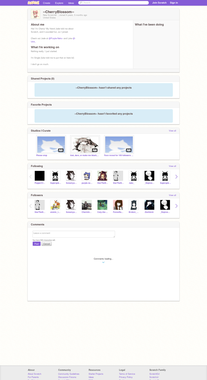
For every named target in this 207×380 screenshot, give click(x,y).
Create (46, 3)
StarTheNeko (102, 183)
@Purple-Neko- (56, 38)
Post (36, 243)
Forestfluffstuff (118, 212)
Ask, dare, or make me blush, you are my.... (84, 155)
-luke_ (131, 183)
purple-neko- (87, 183)
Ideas (71, 3)
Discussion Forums (67, 377)
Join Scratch (159, 2)
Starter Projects (96, 373)
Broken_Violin (134, 212)
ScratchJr (153, 377)
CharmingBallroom (87, 212)
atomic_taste (55, 212)
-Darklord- (149, 212)
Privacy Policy (126, 377)
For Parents (33, 377)
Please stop (41, 155)
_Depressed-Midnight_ (149, 183)
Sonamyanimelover (71, 183)
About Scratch (34, 373)
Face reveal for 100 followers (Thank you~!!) (118, 155)
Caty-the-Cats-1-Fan (102, 212)
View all (172, 130)
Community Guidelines (68, 373)
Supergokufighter (55, 183)
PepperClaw (40, 183)
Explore (59, 3)
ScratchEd (154, 373)
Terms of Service (127, 373)
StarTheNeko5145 (118, 183)
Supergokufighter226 (165, 183)
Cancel (46, 243)
